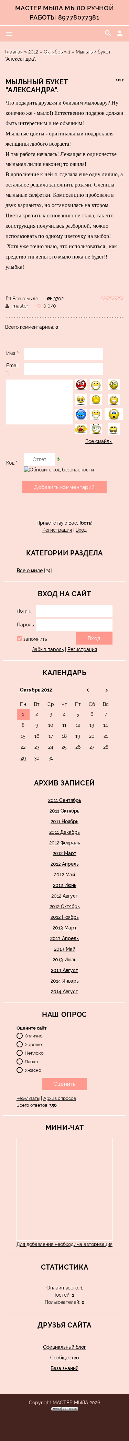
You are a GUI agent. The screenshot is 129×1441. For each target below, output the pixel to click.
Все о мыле (25, 298)
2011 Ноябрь (64, 821)
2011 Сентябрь (64, 800)
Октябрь (53, 52)
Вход (81, 530)
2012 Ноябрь (65, 917)
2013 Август (64, 970)
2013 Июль (64, 959)
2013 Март (65, 927)
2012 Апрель (65, 864)
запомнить (35, 639)
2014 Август (64, 991)
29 (23, 758)
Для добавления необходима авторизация (64, 1244)
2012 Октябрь (65, 906)
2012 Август (64, 896)
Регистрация (57, 530)
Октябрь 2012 (36, 690)
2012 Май (64, 874)
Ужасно (33, 1070)
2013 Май (64, 949)
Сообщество (64, 1357)
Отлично (34, 1035)
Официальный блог (64, 1347)
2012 (33, 52)
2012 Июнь (64, 885)
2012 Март (64, 853)
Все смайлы (98, 441)
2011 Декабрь (64, 832)
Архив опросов (59, 1098)
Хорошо (33, 1044)
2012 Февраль (64, 842)
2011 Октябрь (64, 811)
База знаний (64, 1368)
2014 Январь (65, 981)
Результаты (28, 1098)
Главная (14, 52)
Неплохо (34, 1053)
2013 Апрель (64, 938)
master (20, 306)
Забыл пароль (48, 649)
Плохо (31, 1061)
